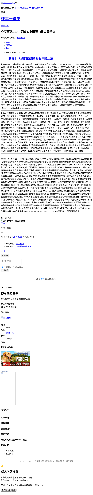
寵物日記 (21, 38)
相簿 (8, 42)
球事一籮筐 (10, 19)
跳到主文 (5, 26)
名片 (8, 48)
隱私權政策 (60, 461)
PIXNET (28, 461)
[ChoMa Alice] (8, 404)
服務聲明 (69, 461)
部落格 (9, 45)
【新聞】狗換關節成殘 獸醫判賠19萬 (29, 58)
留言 (20, 237)
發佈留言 (5, 270)
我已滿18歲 (6, 490)
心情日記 (20, 244)
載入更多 (5, 255)
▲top (3, 251)
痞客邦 (15, 237)
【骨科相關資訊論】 (24, 246)
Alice (3, 223)
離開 (14, 490)
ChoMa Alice (4, 371)
